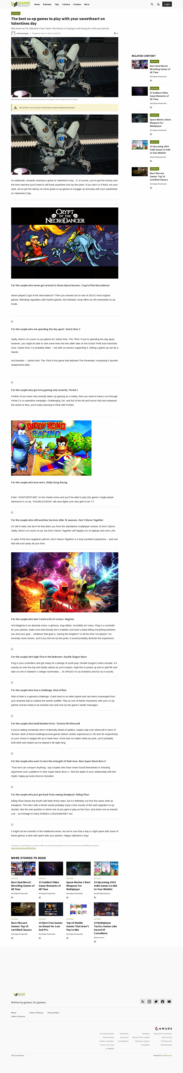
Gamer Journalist (106, 1041)
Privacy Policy (53, 1012)
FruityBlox (145, 1045)
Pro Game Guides (107, 1033)
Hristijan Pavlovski (19, 893)
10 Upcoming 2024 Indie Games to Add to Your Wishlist (105, 885)
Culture (66, 4)
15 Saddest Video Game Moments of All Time (50, 885)
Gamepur (146, 1033)
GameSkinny (123, 1041)
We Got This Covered (141, 1037)
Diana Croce (99, 937)
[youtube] (169, 1001)
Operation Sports (142, 1041)
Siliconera (124, 1037)
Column (77, 4)
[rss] (142, 1001)
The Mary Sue (166, 1041)
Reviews (47, 4)
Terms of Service (36, 1012)
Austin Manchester (102, 893)
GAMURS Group (167, 1055)
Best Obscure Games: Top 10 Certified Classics (21, 926)
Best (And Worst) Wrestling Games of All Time (23, 885)
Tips (57, 4)
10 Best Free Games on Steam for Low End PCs (51, 926)
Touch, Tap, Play (107, 1045)
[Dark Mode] (158, 4)
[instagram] (149, 1001)
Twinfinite (124, 1033)
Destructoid (167, 1037)
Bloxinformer (166, 1045)
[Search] (152, 4)
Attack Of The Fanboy (163, 1033)
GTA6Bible (110, 1048)
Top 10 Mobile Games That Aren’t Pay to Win (77, 926)
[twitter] (156, 1001)
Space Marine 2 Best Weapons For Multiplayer (78, 885)
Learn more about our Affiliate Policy (23, 848)
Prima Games (108, 1037)
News (37, 4)
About (13, 1012)
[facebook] (162, 1001)
